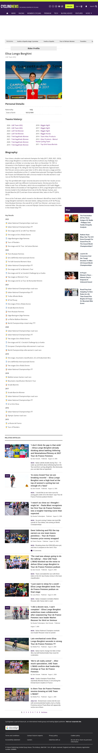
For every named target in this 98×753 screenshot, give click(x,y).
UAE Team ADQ (16, 125)
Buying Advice (66, 13)
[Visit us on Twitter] (53, 6)
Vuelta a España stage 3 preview (27, 41)
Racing (21, 13)
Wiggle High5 (45, 125)
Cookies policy (75, 735)
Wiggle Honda (46, 134)
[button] (93, 6)
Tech (56, 13)
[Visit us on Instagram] (56, 6)
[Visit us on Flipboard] (62, 6)
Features (79, 13)
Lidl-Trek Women (17, 131)
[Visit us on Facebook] (50, 6)
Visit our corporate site (73, 721)
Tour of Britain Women (67, 41)
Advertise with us (54, 740)
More (88, 13)
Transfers (83, 41)
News (13, 13)
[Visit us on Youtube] (59, 6)
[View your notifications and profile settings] (86, 6)
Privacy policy (53, 735)
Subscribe (69, 6)
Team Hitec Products (48, 136)
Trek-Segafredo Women (20, 136)
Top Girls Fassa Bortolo (49, 144)
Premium (47, 13)
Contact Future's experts (35, 735)
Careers (29, 740)
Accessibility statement (12, 740)
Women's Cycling (34, 13)
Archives (44, 712)
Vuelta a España (49, 41)
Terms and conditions (12, 735)
